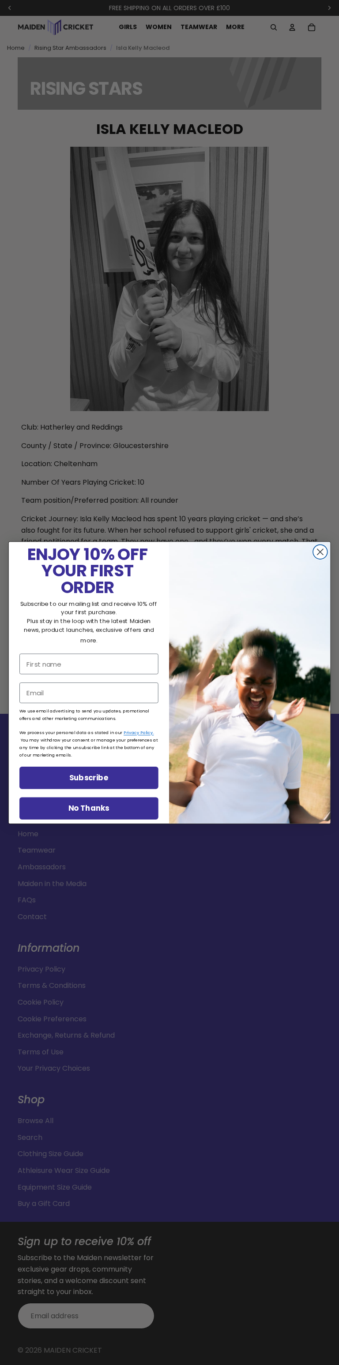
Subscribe (89, 777)
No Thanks (88, 808)
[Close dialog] (320, 552)
